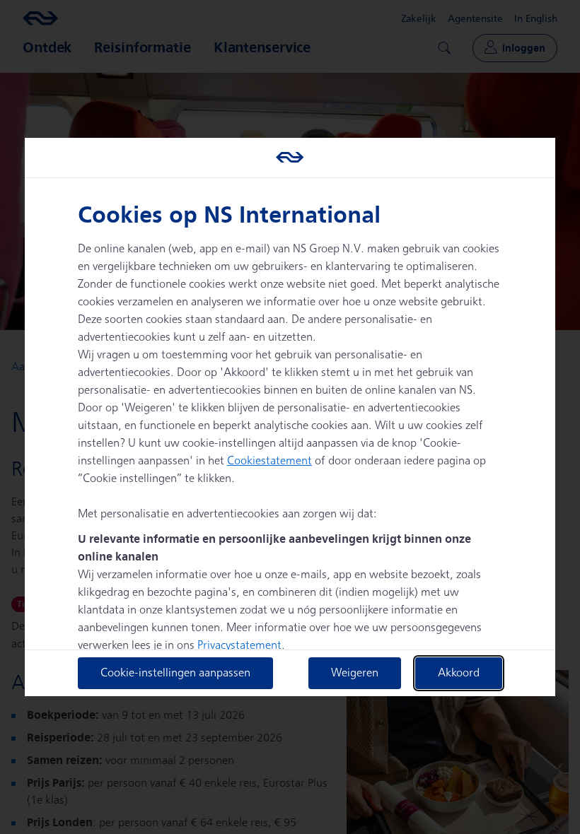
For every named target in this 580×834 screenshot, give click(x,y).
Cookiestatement (269, 461)
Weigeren (354, 673)
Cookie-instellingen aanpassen (175, 673)
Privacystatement (239, 645)
